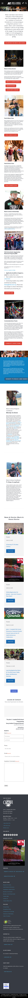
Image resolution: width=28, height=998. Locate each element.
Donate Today (7, 944)
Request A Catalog (8, 871)
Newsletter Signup (8, 876)
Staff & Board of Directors (8, 887)
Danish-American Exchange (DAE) (13, 422)
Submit (6, 785)
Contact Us (5, 898)
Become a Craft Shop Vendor (9, 894)
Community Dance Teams (13, 343)
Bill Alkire (15, 428)
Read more (10, 551)
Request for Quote (7, 884)
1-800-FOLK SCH (6, 823)
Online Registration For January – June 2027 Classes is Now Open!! (13, 594)
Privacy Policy (6, 907)
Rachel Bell (10, 434)
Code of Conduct (6, 916)
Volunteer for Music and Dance (15, 42)
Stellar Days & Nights (15, 437)
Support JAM (9, 292)
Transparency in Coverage (8, 911)
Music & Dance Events (13, 81)
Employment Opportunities (9, 889)
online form (7, 279)
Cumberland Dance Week (14, 438)
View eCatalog (19, 871)
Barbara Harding (18, 424)
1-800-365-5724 (6, 825)
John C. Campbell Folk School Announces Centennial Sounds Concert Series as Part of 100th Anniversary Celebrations (14, 633)
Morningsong (11, 85)
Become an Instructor (7, 891)
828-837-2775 (6, 827)
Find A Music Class (11, 135)
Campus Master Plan (7, 900)
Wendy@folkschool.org (10, 284)
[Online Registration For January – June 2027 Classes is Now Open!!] (14, 570)
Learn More (7, 957)
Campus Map (6, 896)
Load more (14, 691)
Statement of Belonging (8, 913)
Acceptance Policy (7, 909)
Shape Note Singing (12, 89)
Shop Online (7, 971)
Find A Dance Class (11, 185)
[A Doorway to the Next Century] (14, 528)
